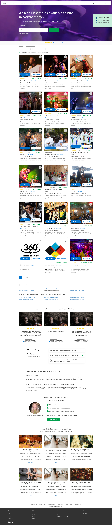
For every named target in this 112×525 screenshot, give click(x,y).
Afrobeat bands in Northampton (77, 290)
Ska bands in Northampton (76, 288)
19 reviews (78, 115)
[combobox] (25, 49)
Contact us (10, 518)
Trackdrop (84, 522)
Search (96, 3)
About (58, 513)
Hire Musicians (13, 3)
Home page (21, 46)
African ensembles (30, 46)
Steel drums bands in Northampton (27, 288)
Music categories (36, 515)
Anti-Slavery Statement (62, 516)
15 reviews (28, 152)
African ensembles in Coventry (77, 297)
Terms (9, 515)
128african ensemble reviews (60, 43)
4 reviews (53, 187)
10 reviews (28, 189)
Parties (29, 3)
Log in (105, 3)
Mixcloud (90, 522)
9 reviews (28, 115)
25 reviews (53, 263)
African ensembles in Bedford (51, 297)
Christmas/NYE (46, 3)
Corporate (36, 3)
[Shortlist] (101, 3)
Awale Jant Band (28, 339)
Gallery (34, 516)
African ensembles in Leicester (26, 299)
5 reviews (78, 150)
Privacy (9, 516)
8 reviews (28, 78)
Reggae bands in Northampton (51, 288)
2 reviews (47, 78)
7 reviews (53, 113)
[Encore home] (5, 3)
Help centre (10, 513)
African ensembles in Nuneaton (77, 299)
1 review (22, 263)
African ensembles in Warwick (51, 299)
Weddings (22, 3)
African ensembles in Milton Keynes (27, 297)
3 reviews (78, 78)
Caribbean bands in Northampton (26, 290)
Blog (33, 518)
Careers (59, 515)
